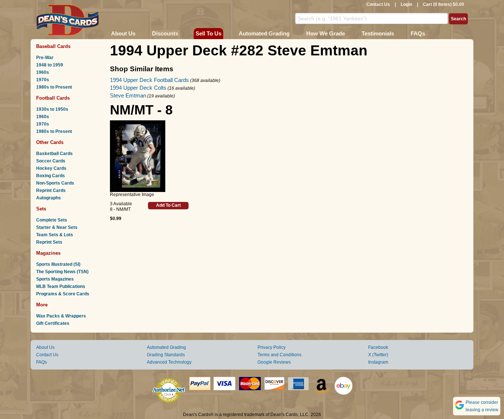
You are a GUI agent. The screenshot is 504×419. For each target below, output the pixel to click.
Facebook (378, 347)
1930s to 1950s (52, 109)
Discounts (165, 33)
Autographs (48, 197)
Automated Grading (264, 33)
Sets (41, 209)
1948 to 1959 (49, 65)
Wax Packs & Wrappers (61, 316)
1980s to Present (54, 87)
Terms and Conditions (279, 354)
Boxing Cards (50, 175)
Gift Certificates (52, 323)
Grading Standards (166, 354)
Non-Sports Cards (55, 183)
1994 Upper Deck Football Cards (149, 80)
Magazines (48, 253)
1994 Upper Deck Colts (138, 88)
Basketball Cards (54, 153)
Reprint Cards (51, 190)
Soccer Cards (50, 161)
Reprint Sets (49, 242)
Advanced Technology (169, 362)
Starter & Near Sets (56, 227)
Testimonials (378, 33)
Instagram (378, 362)
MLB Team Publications (60, 286)
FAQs (418, 33)
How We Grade (325, 33)
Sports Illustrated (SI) (58, 264)
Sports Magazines (55, 279)
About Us (123, 33)
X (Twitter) (378, 354)
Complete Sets (51, 220)
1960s (42, 72)
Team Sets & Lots (54, 234)
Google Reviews (274, 362)
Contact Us (378, 4)
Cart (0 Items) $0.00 (443, 4)
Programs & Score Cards (62, 293)
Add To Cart (168, 205)
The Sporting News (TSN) (62, 271)
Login (406, 4)
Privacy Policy (272, 347)
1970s (42, 79)
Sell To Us (208, 33)
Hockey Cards (51, 168)
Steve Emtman (128, 95)
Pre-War (44, 57)
